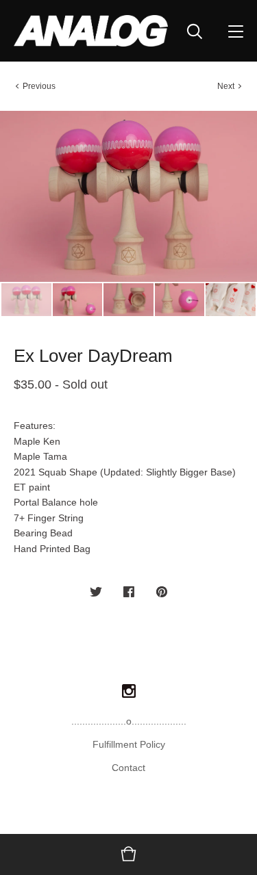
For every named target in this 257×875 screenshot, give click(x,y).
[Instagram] (129, 692)
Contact (128, 767)
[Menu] (235, 30)
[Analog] (91, 31)
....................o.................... (128, 721)
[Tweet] (96, 592)
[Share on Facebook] (129, 592)
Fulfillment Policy (129, 744)
